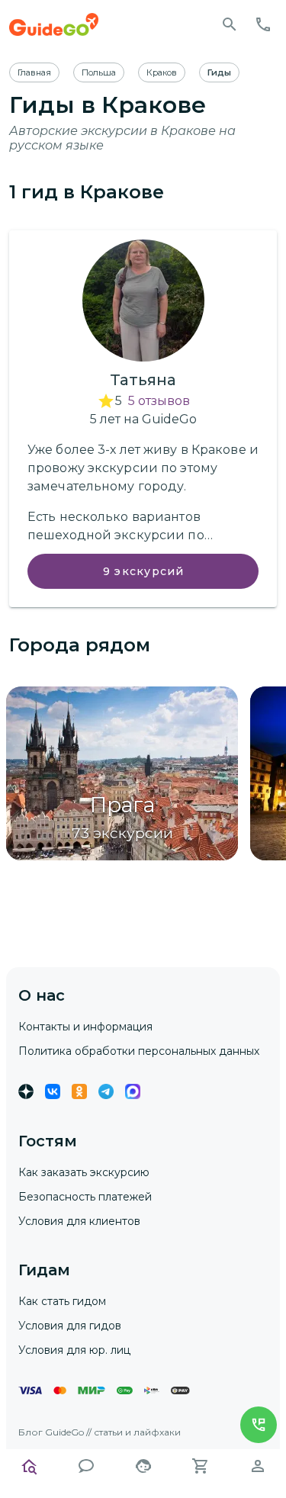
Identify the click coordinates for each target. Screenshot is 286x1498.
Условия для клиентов (79, 1221)
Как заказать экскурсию (83, 1172)
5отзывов (159, 401)
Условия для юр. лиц (74, 1350)
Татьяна (143, 380)
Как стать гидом (62, 1301)
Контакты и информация (85, 1026)
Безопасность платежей (85, 1197)
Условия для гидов (69, 1325)
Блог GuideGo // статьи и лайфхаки (99, 1432)
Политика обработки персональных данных (138, 1051)
